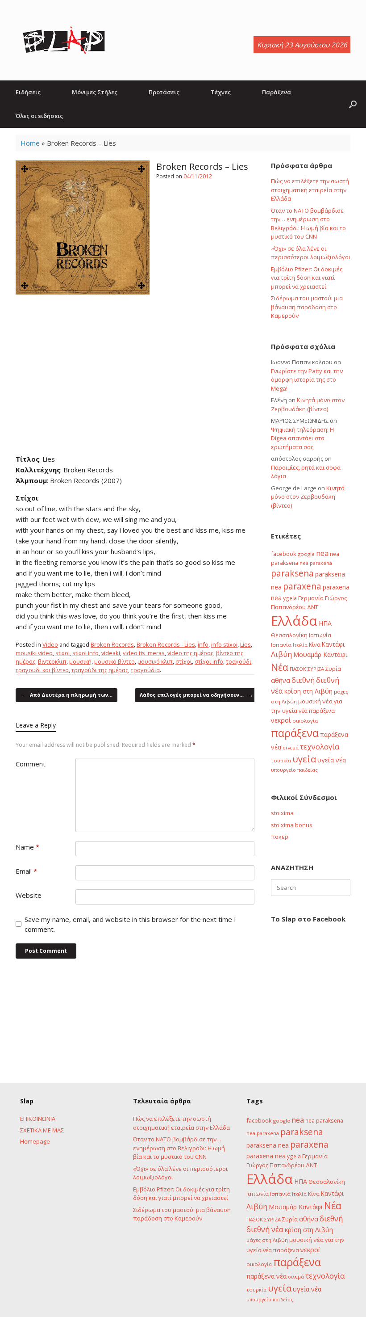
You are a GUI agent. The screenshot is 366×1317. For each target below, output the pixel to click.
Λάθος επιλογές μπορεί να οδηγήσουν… (196, 694)
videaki (110, 653)
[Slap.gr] (64, 40)
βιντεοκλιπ (52, 661)
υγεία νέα (331, 760)
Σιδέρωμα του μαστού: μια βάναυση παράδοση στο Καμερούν (307, 307)
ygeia (290, 598)
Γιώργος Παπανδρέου (275, 1165)
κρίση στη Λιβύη (308, 691)
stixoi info (85, 653)
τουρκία (281, 760)
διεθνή (303, 680)
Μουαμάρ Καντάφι (320, 654)
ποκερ (279, 837)
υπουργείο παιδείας (294, 769)
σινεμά (291, 747)
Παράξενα (276, 92)
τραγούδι (238, 661)
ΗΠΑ (325, 623)
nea (322, 553)
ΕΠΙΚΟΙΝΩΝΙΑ (37, 1119)
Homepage (35, 1141)
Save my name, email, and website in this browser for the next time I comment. (130, 924)
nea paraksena (324, 1120)
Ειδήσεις (28, 92)
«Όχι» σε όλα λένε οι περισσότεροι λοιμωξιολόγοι (310, 252)
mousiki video (34, 653)
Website (29, 895)
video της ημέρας (190, 653)
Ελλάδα (294, 621)
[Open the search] (353, 104)
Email (26, 871)
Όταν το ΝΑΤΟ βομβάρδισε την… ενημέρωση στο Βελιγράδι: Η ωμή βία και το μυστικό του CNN (308, 223)
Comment (31, 763)
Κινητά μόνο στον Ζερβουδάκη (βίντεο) (308, 404)
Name (27, 846)
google (306, 554)
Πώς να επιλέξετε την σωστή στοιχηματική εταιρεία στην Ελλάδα (310, 189)
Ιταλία (300, 644)
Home (30, 143)
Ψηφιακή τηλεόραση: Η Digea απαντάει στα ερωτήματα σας (302, 438)
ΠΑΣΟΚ (298, 669)
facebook (283, 554)
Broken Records (112, 644)
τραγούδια (145, 670)
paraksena (292, 573)
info (203, 644)
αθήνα (280, 680)
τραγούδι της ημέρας (99, 670)
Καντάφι (333, 644)
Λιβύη (281, 654)
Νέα (279, 667)
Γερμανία (311, 598)
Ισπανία (281, 644)
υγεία (304, 759)
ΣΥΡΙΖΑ (316, 668)
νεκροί (281, 719)
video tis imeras (144, 653)
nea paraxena (315, 563)
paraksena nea (267, 1145)
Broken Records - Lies (166, 644)
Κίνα (314, 644)
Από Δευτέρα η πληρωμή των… (66, 694)
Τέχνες (221, 92)
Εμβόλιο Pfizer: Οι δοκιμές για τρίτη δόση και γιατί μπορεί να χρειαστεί (306, 277)
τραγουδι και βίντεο (42, 670)
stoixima (282, 813)
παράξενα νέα (266, 1276)
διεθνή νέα (264, 1229)
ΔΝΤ (312, 607)
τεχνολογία (320, 746)
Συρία (333, 669)
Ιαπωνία (320, 635)
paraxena (302, 586)
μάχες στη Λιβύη (267, 1240)
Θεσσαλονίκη (289, 635)
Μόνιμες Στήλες (94, 92)
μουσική (80, 661)
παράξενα (295, 733)
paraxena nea (266, 1156)
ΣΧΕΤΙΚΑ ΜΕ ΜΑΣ (42, 1130)
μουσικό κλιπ (155, 661)
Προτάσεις (164, 92)
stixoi (62, 653)
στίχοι (183, 661)
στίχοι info (209, 661)
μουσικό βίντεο (114, 661)
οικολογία (305, 720)
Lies (245, 644)
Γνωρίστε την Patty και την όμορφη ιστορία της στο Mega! (307, 379)
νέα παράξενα (317, 710)
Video (50, 644)
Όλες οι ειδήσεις (39, 116)
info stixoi (224, 644)
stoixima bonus (291, 825)
